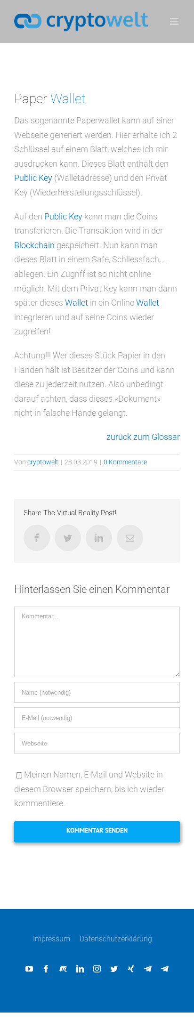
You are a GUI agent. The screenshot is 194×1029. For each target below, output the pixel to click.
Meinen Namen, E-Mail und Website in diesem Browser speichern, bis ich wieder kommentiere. (89, 789)
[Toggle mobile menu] (175, 21)
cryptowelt (42, 462)
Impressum (51, 938)
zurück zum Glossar (143, 437)
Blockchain (34, 245)
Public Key (33, 178)
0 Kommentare (125, 462)
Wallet (68, 98)
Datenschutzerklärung (116, 938)
